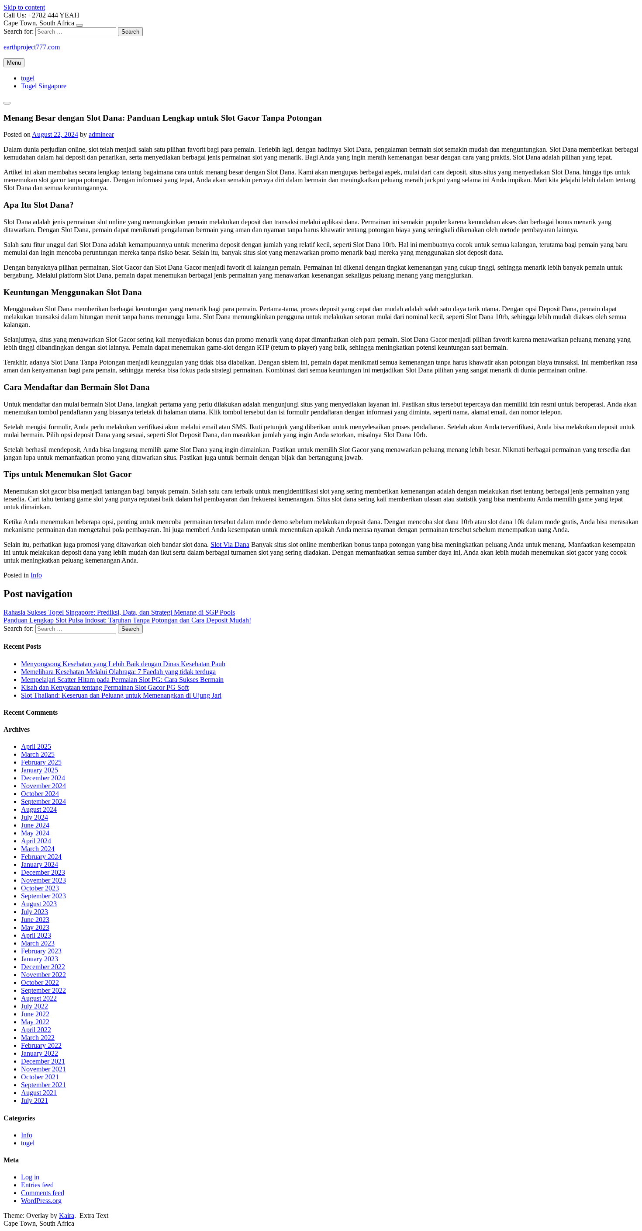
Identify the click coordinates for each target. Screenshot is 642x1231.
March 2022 (38, 1037)
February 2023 (41, 951)
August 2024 (39, 809)
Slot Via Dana (230, 544)
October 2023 (40, 888)
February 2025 (41, 762)
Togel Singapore (43, 86)
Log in (30, 1177)
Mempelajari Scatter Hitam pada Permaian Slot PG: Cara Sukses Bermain (122, 679)
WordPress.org (41, 1200)
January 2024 (39, 864)
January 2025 (39, 770)
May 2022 (35, 1022)
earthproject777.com (31, 47)
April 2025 (36, 746)
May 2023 (35, 927)
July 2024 (34, 817)
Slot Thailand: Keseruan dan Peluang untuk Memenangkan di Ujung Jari (121, 695)
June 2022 (35, 1014)
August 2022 (39, 998)
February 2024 (41, 856)
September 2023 (43, 896)
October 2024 (40, 793)
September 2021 (43, 1084)
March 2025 (38, 754)
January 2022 (39, 1053)
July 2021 (34, 1100)
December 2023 (43, 872)
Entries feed (37, 1185)
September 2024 (43, 801)
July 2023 (34, 911)
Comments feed (42, 1192)
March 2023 (38, 943)
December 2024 (43, 778)
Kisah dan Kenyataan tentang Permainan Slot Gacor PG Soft (105, 687)
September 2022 (43, 990)
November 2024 (43, 785)
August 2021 (39, 1092)
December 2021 (43, 1061)
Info (36, 575)
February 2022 (41, 1045)
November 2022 (43, 974)
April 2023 (36, 935)
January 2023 (39, 959)
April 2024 (36, 841)
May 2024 (35, 833)
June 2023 (35, 919)
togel (28, 78)
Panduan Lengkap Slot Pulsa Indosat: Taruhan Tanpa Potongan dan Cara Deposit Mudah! (127, 620)
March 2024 (38, 848)
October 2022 (40, 982)
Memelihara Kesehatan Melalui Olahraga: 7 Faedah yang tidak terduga (118, 671)
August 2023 (39, 904)
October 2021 (40, 1077)
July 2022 (34, 1006)
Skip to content (24, 7)
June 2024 (35, 825)
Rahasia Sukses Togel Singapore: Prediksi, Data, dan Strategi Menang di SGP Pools (119, 612)
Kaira (66, 1215)
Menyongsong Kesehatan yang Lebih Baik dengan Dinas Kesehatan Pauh (123, 664)
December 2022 (43, 966)
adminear (101, 134)
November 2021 (43, 1069)
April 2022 (36, 1029)
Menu (14, 62)
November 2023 (43, 880)
